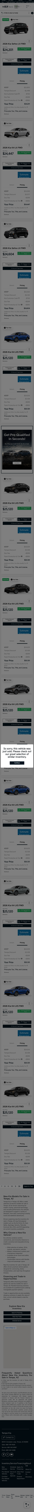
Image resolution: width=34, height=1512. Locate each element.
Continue (17, 763)
